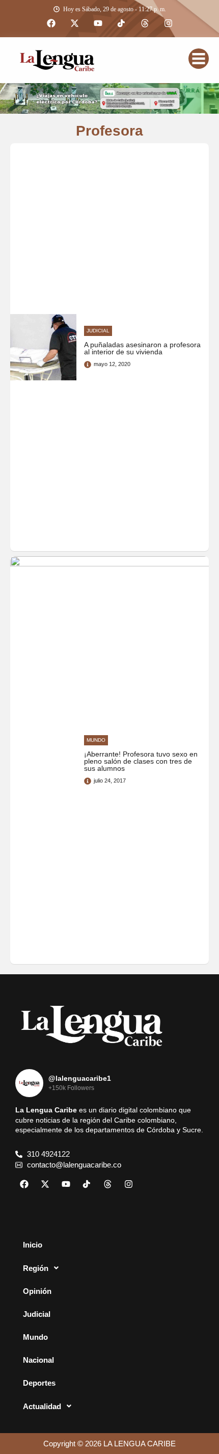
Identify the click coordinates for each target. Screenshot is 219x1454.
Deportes (39, 1383)
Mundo (35, 1337)
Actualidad (42, 1406)
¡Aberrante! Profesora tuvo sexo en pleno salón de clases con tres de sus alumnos (141, 761)
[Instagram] (168, 23)
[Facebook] (51, 23)
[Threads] (144, 23)
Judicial (36, 1314)
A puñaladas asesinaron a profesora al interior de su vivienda (142, 348)
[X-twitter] (74, 23)
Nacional (38, 1360)
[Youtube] (97, 23)
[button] (109, 1268)
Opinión (37, 1291)
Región (35, 1268)
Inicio (32, 1244)
